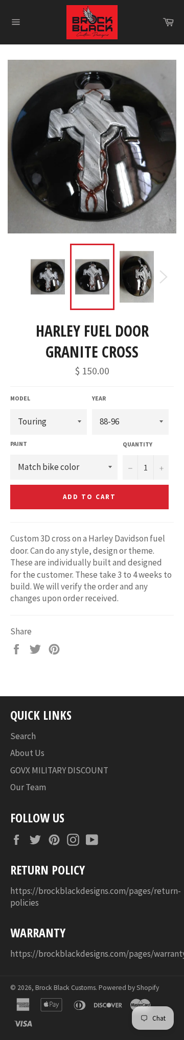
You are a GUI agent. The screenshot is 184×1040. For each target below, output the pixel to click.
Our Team (28, 787)
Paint (18, 443)
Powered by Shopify (129, 987)
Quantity (137, 444)
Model (20, 398)
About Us (27, 753)
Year (99, 398)
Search (23, 736)
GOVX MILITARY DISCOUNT (59, 770)
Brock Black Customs (65, 987)
